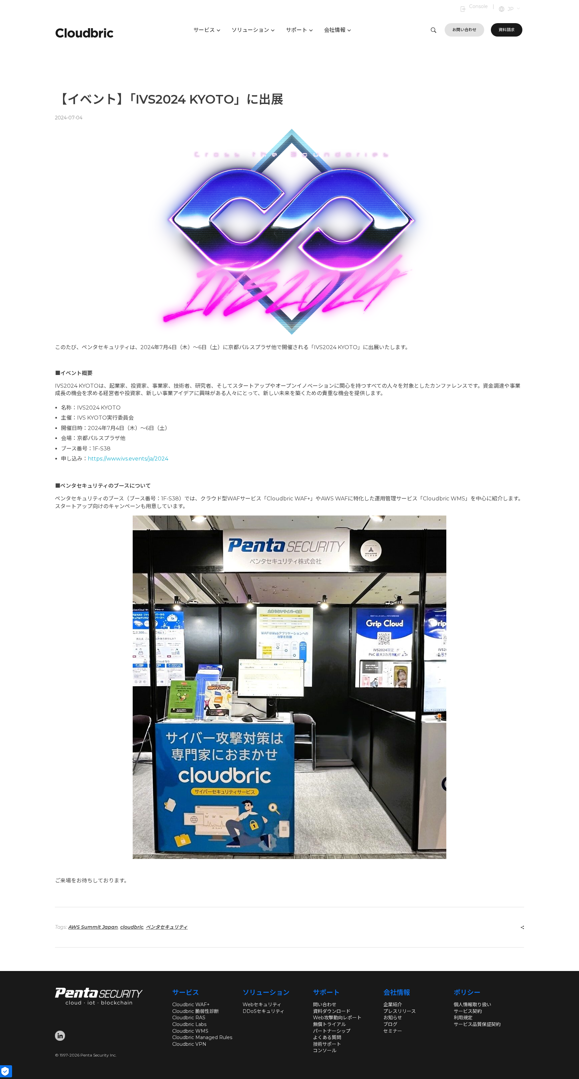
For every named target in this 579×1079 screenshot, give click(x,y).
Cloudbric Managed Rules (202, 1037)
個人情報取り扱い (472, 1005)
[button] (514, 9)
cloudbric (131, 927)
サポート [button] (296, 30)
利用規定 (463, 1018)
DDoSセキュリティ (263, 1011)
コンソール (324, 1050)
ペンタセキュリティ (167, 927)
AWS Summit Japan (93, 927)
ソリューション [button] (250, 30)
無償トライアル (329, 1024)
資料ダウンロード (331, 1011)
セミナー (392, 1031)
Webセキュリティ (262, 1005)
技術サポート (327, 1044)
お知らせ (392, 1018)
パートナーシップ (331, 1031)
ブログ (390, 1024)
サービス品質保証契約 (477, 1024)
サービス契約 (468, 1011)
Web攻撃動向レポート (337, 1018)
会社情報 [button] (334, 30)
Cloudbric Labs (189, 1024)
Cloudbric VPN (189, 1044)
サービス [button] (204, 30)
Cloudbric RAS (188, 1018)
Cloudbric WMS (190, 1031)
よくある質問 (327, 1037)
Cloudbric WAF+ (191, 1005)
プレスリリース (399, 1011)
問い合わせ (324, 1005)
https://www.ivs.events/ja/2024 (128, 458)
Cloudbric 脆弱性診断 (195, 1011)
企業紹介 (392, 1005)
